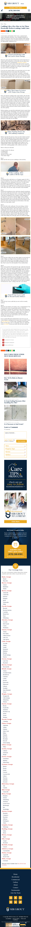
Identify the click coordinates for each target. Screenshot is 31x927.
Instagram (10, 897)
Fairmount (5, 752)
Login (5, 440)
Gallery (15, 882)
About (15, 885)
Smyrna (5, 657)
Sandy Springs (6, 742)
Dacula (4, 768)
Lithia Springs (6, 698)
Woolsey (5, 717)
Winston (5, 701)
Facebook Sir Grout (9, 339)
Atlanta (4, 631)
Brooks (4, 705)
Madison (5, 760)
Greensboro (6, 758)
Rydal (4, 600)
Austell (4, 647)
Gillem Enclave (6, 635)
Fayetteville (6, 707)
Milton (4, 733)
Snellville (5, 780)
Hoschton (5, 817)
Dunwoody (5, 682)
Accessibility (8, 918)
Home (2, 24)
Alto (4, 785)
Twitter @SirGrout (9, 345)
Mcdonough (6, 805)
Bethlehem (5, 586)
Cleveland (5, 860)
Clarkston (5, 676)
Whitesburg (6, 618)
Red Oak (5, 737)
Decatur (5, 680)
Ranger (4, 754)
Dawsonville (6, 666)
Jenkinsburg (6, 799)
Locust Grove (6, 803)
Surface (7, 454)
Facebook (6, 31)
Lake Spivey (6, 639)
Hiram (4, 832)
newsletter (6, 324)
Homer (4, 579)
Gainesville (5, 791)
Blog (5, 24)
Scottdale (5, 688)
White (4, 604)
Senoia (4, 713)
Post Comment (21, 441)
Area (7, 446)
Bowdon (5, 608)
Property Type (10, 448)
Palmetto (5, 735)
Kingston (5, 598)
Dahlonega (5, 827)
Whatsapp (10, 31)
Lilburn (5, 776)
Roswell (5, 740)
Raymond (5, 662)
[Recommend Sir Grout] (15, 508)
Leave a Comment (11, 427)
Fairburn (5, 729)
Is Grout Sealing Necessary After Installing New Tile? (15, 401)
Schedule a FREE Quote (15, 7)
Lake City (5, 637)
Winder (4, 588)
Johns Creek (6, 731)
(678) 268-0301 (14, 10)
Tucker (4, 692)
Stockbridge (6, 809)
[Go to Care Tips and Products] (15, 475)
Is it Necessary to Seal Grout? (13, 424)
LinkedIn (15, 902)
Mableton (5, 651)
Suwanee (5, 781)
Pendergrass (6, 821)
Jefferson (5, 819)
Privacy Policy (16, 918)
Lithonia (5, 686)
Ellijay (4, 746)
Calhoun (5, 750)
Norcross (5, 778)
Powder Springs (7, 655)
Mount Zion (6, 614)
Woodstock (5, 627)
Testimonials (15, 890)
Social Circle (6, 856)
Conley (4, 678)
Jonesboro (5, 709)
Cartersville (5, 594)
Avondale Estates (7, 672)
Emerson (5, 596)
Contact (15, 887)
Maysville (5, 580)
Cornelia (5, 787)
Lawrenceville (6, 774)
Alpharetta (5, 725)
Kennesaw (5, 649)
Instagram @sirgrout (9, 342)
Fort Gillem (6, 633)
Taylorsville (6, 602)
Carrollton (5, 612)
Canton (4, 625)
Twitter (8, 31)
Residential (15, 877)
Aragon (5, 840)
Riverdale (5, 738)
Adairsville (5, 592)
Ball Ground (6, 623)
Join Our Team (15, 893)
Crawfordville (6, 850)
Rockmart (5, 842)
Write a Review (2, 10)
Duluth (4, 770)
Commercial (15, 879)
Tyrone (4, 715)
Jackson (5, 797)
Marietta (5, 653)
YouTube (10, 902)
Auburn (5, 584)
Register (11, 440)
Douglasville (6, 696)
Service (7, 451)
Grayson (5, 772)
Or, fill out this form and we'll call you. (15, 556)
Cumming (5, 721)
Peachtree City (6, 711)
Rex (4, 807)
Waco (4, 616)
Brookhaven (6, 674)
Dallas (4, 831)
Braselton (5, 813)
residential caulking (21, 62)
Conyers (5, 846)
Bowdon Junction (7, 610)
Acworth (5, 622)
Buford (4, 766)
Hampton (5, 795)
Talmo (4, 823)
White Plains (6, 762)
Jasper (4, 836)
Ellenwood (5, 684)
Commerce (5, 815)
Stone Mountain (7, 690)
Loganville (5, 854)
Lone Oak (5, 661)
